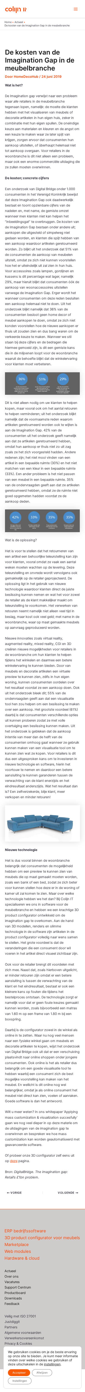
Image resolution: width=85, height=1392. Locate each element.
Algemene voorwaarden (23, 1333)
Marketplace (17, 1244)
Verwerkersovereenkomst (24, 1338)
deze (13, 1161)
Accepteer (19, 1372)
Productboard (15, 1293)
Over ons (12, 1276)
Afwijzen (42, 1372)
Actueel (10, 1271)
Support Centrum (18, 1287)
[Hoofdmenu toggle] (75, 9)
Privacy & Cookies (18, 1344)
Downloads (13, 1298)
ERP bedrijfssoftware (25, 1230)
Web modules (18, 1251)
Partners (11, 1327)
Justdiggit (12, 1322)
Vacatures (12, 1282)
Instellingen (19, 1380)
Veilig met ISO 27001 (20, 1316)
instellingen (52, 1364)
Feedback (12, 1304)
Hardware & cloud (22, 1258)
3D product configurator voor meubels (42, 1237)
